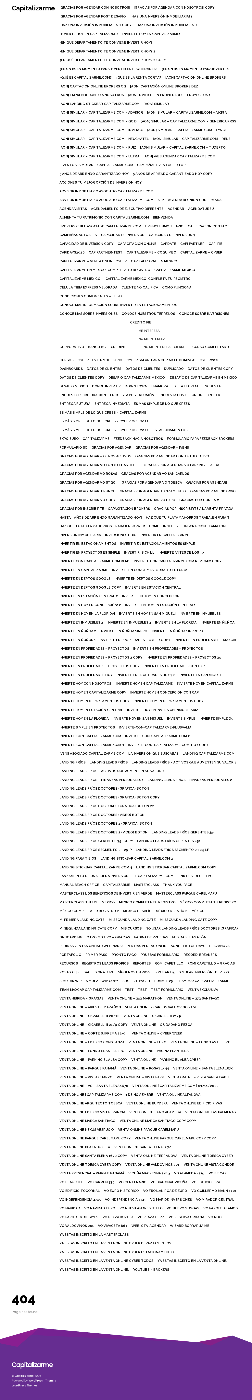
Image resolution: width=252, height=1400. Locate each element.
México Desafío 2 (171, 911)
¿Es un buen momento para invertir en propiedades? (108, 69)
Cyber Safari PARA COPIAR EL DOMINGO (161, 360)
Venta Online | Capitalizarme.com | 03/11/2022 (175, 1086)
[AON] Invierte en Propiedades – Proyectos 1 (169, 95)
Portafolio (70, 955)
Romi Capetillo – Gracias (211, 963)
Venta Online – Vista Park (140, 1077)
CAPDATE (168, 244)
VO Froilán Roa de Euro (165, 1191)
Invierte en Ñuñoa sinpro (123, 631)
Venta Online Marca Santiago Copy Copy (158, 1121)
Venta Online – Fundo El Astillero (91, 1051)
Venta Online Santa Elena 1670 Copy (93, 1156)
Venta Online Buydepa (147, 1103)
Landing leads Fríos (109, 762)
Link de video (190, 876)
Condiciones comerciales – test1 (90, 296)
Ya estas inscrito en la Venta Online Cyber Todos (106, 1261)
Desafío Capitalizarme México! (137, 377)
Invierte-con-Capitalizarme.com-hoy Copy (168, 745)
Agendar (176, 209)
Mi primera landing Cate (82, 920)
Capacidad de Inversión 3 (172, 235)
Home (154, 526)
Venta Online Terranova (154, 1156)
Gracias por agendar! (206, 482)
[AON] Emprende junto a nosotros (91, 95)
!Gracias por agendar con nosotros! (94, 7)
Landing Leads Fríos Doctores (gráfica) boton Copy (109, 797)
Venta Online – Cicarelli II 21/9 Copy (93, 1025)
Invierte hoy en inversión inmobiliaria (162, 710)
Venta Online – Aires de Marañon (90, 1007)
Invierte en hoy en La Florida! (87, 613)
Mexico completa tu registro (147, 902)
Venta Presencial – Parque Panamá (91, 1173)
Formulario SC (73, 447)
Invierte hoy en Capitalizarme (144, 683)
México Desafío (137, 911)
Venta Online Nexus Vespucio (86, 1130)
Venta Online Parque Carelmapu (148, 1130)
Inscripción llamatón (205, 526)
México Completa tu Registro (208, 902)
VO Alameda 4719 (189, 1173)
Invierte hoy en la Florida (84, 718)
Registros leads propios (105, 963)
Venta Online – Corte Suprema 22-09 (93, 1033)
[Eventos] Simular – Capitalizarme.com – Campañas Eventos (115, 165)
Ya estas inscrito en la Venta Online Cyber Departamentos (115, 1243)
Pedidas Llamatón (189, 937)
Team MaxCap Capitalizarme (203, 981)
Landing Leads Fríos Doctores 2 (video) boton (103, 832)
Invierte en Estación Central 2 (88, 596)
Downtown (136, 386)
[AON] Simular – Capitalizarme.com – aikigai (187, 112)
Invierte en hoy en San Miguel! (147, 613)
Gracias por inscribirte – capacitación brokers (104, 509)
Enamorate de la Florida (175, 386)
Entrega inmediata (112, 404)
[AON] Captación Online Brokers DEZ (164, 86)
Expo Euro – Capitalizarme (84, 439)
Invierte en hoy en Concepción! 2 (90, 605)
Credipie (118, 347)
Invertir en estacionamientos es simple (157, 544)
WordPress (36, 1381)
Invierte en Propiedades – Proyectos (94, 648)
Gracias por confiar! (199, 500)
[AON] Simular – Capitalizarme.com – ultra (99, 156)
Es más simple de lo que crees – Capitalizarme (102, 412)
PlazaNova (219, 946)
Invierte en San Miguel (201, 675)
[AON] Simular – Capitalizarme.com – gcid (98, 121)
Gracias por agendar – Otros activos (95, 456)
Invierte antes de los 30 (181, 552)
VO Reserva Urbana (186, 1217)
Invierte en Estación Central (153, 587)
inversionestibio (120, 535)
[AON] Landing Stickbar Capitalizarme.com (99, 104)
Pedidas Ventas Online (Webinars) (91, 946)
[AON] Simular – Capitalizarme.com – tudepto (183, 147)
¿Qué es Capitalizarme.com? (85, 77)
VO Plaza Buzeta (118, 1217)
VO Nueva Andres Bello (141, 1208)
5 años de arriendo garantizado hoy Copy (172, 174)
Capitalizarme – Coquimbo (151, 252)
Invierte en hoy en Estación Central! (160, 605)
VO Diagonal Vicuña (169, 1182)
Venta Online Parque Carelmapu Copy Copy (175, 1138)
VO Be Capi (218, 1173)
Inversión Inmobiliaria (80, 535)
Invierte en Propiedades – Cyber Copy (135, 640)
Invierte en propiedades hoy (86, 675)
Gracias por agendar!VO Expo (147, 500)
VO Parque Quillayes (78, 1217)
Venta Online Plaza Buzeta (84, 1147)
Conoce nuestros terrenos (148, 314)
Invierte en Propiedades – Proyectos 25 (183, 657)
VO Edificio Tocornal (79, 1191)
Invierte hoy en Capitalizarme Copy (92, 692)
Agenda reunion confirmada (195, 200)
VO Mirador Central (215, 1200)
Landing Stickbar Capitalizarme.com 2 (136, 858)
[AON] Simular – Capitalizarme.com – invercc (101, 130)
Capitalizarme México (174, 270)
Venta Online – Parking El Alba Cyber (166, 1060)
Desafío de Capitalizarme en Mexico (203, 377)
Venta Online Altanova (179, 1095)
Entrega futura (74, 404)
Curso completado (210, 347)
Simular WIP (70, 981)
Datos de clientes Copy (210, 369)
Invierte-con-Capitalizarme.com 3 (91, 745)
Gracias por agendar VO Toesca (152, 482)
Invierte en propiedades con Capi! (175, 666)
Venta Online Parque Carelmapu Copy (95, 1138)
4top (180, 165)
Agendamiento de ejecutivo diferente (127, 209)
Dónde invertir (106, 386)
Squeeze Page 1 (136, 981)
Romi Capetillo (169, 963)
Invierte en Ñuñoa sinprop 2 (178, 631)
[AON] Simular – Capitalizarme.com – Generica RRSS (188, 121)
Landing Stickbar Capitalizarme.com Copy (176, 867)
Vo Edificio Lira (206, 1182)
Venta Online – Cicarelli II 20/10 (89, 1016)
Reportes (142, 963)
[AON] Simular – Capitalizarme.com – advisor (101, 112)
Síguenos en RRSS (134, 972)
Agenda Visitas (73, 209)
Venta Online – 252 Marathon (135, 998)
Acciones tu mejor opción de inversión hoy (100, 182)
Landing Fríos (72, 762)
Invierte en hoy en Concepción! (151, 596)
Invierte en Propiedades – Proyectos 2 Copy (100, 657)
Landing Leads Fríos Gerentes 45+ (168, 841)
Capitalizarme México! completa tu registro (148, 279)
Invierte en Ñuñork (77, 640)
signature (104, 972)
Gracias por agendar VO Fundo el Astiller (99, 465)
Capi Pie (215, 244)
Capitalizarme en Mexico (154, 261)
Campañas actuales (78, 235)
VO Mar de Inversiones (171, 1200)
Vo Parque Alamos (220, 1208)
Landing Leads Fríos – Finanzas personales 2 (190, 780)
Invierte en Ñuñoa (218, 622)
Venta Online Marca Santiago (87, 1121)
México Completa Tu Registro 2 (89, 911)
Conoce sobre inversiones (204, 314)
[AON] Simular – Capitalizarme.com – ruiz (97, 147)
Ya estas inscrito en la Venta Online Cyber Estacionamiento (116, 1252)
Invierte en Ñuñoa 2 (77, 631)
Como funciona (177, 287)
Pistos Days (194, 946)
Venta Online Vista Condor (209, 1165)
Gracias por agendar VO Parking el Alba (181, 465)
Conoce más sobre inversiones (88, 314)
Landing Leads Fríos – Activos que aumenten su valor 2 (111, 771)
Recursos (68, 963)
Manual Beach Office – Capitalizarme (94, 885)
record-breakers (200, 955)
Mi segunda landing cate (132, 920)
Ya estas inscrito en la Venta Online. (192, 1261)
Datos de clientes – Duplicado (155, 369)
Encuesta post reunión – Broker (189, 395)
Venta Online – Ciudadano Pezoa (162, 1025)
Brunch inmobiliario (164, 226)
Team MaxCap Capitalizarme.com (90, 990)
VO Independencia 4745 (80, 1200)
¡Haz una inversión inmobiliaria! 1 (161, 16)
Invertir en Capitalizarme (165, 535)
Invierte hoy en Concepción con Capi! (165, 692)
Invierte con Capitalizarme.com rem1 (94, 561)
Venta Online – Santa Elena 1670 (203, 1068)
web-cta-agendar (149, 1226)
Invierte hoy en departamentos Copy (94, 701)
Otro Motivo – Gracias (108, 937)
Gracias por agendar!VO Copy (87, 500)
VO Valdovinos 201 (76, 1226)
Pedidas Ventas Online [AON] (153, 946)
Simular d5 (165, 972)
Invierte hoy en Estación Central (91, 710)
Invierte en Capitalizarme (83, 570)
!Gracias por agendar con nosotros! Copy (174, 7)
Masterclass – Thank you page (163, 885)
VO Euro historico (121, 1191)
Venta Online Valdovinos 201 (152, 1165)
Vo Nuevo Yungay (183, 1208)
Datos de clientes (104, 369)
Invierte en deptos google (85, 579)
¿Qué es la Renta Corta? (138, 77)
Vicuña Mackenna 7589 (149, 1173)
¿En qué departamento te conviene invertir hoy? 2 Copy (112, 60)
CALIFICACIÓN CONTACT (209, 226)
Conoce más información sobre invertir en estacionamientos (118, 305)
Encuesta (212, 386)
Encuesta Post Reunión (132, 395)
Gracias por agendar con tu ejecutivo (172, 456)
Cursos (66, 360)
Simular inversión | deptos (204, 972)
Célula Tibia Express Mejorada (88, 287)
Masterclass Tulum (78, 902)
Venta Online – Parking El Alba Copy (93, 1060)
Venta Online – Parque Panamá (87, 1068)
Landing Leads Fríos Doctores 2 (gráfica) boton (105, 823)
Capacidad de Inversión (123, 235)
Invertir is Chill (139, 552)
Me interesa (149, 331)
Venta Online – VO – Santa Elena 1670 (93, 1086)
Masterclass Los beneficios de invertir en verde (105, 893)
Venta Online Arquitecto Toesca (90, 1103)
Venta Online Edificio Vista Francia (92, 1112)
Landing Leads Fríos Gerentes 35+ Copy (96, 841)
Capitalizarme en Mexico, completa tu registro (104, 270)
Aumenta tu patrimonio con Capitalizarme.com (104, 217)
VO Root (216, 1217)
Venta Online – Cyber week (157, 1033)
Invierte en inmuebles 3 (129, 622)
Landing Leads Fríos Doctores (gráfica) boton (104, 788)
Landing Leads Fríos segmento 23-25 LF (172, 850)
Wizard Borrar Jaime (189, 1226)
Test (129, 990)
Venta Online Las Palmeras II (211, 1112)
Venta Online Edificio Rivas (197, 1103)
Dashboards (71, 369)
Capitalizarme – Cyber (201, 252)
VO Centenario (133, 1182)
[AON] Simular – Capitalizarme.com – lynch (187, 130)
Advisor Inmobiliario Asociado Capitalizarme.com (106, 200)
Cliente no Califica (139, 287)
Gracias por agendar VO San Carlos (155, 474)
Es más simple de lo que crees (162, 404)
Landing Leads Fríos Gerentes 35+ (183, 832)
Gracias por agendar (112, 447)
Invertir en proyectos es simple (89, 552)
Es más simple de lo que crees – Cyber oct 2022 (103, 421)
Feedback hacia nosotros (138, 439)
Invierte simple (181, 718)
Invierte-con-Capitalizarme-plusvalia (155, 727)
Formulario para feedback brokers (200, 439)
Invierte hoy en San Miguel (138, 718)
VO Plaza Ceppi (151, 1217)
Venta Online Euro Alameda (155, 1112)
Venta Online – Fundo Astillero (200, 1042)
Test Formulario (167, 990)
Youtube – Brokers (151, 1269)
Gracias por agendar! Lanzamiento (153, 491)
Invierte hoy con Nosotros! (85, 683)
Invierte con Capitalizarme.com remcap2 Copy (178, 561)
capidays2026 (72, 252)
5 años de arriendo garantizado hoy (94, 174)
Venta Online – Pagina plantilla (159, 1051)
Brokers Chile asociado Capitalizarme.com (100, 226)
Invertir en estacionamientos (87, 544)
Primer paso (96, 955)
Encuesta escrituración (82, 395)
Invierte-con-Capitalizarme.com (90, 736)
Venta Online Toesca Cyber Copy (90, 1165)
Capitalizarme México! (80, 279)
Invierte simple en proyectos (87, 727)
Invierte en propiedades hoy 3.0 (146, 675)
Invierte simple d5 (216, 718)
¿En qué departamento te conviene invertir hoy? (105, 42)
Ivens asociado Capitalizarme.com (91, 753)
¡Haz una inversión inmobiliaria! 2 (167, 25)
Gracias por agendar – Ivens (162, 447)
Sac (87, 972)
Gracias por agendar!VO (213, 491)
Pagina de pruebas (151, 937)
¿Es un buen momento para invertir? (195, 69)
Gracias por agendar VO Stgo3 (88, 482)
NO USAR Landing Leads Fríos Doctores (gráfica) (192, 928)
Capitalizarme (24, 1376)
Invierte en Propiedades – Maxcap (205, 640)
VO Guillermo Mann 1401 (214, 1191)
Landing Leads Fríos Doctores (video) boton (102, 815)
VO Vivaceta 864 (113, 1226)
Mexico (108, 902)
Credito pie (140, 322)
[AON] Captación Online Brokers (195, 77)
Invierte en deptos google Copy (145, 579)
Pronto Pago (124, 955)
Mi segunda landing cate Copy (188, 920)
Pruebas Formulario (160, 955)
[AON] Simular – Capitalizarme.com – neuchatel (104, 139)
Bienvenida (163, 217)
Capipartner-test (105, 252)
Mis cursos (131, 928)
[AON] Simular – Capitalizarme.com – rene (192, 139)
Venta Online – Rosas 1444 (144, 1068)
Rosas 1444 (69, 972)
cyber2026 (210, 360)
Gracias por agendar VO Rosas (88, 474)
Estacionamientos (170, 430)
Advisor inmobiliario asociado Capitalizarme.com (106, 191)
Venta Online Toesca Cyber (207, 1156)
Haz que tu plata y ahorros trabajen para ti (188, 517)
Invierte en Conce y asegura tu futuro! (149, 570)
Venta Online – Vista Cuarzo (86, 1077)
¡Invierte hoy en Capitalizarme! (88, 34)
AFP (161, 200)
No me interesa (151, 339)
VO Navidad (69, 1208)
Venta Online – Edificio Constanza (91, 1042)
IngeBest (171, 526)
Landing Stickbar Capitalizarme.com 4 (95, 867)
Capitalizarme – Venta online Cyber (93, 261)
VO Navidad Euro (99, 1208)
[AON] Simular (156, 104)
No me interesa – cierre (164, 347)
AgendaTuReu (201, 209)
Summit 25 (163, 981)
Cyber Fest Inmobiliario (100, 360)
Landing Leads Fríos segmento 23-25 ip (95, 850)
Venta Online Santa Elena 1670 (143, 1147)
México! (199, 911)
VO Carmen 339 (101, 1182)
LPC (209, 876)
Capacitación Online (137, 244)
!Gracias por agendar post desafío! (93, 16)
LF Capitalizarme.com (153, 876)
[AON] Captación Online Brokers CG (92, 86)
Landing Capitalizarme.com (209, 753)
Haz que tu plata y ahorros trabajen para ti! (102, 526)
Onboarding (70, 937)
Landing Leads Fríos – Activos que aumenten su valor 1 (184, 762)
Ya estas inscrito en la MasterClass (94, 1234)
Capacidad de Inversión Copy (86, 244)
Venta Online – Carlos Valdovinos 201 (161, 1007)
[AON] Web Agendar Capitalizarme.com (180, 156)
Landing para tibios (77, 858)
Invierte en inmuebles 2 (81, 622)
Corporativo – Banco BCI (83, 347)
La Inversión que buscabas (153, 753)
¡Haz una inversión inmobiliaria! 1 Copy (95, 25)
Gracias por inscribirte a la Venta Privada (193, 509)
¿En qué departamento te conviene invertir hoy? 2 (107, 51)
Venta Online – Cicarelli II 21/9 (152, 1016)
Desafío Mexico (73, 386)
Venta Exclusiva (203, 990)
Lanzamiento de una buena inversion (94, 876)
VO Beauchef (71, 1182)
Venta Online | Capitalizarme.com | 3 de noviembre (106, 1095)
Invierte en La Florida (175, 622)
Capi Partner (192, 244)
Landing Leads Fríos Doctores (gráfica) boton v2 (106, 806)
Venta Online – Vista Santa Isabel (199, 1077)
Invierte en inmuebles (200, 613)
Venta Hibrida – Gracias (81, 998)
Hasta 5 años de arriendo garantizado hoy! (100, 517)
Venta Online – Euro (148, 1042)
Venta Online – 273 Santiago (193, 998)
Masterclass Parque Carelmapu (186, 893)
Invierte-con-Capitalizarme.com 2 (157, 736)
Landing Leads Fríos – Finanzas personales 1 (101, 780)
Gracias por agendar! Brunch (87, 491)
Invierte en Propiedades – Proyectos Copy (99, 666)
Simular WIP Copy (102, 981)
